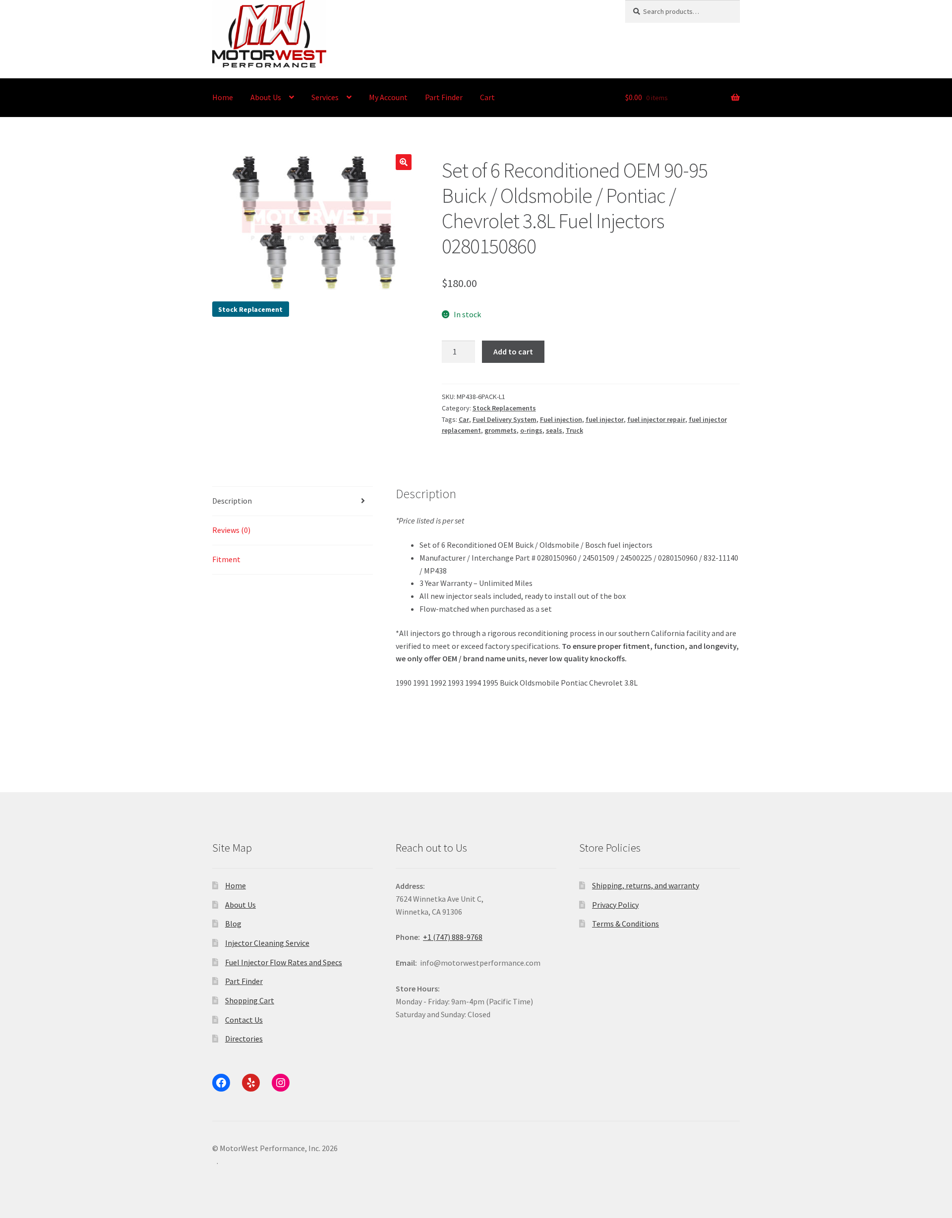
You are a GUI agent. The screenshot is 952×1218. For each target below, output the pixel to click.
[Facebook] (221, 1083)
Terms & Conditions (625, 923)
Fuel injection (561, 419)
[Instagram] (281, 1083)
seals (554, 430)
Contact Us (244, 1020)
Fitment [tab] (226, 559)
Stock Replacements (504, 408)
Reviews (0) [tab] (231, 530)
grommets (500, 430)
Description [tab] (232, 501)
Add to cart (513, 351)
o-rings (531, 430)
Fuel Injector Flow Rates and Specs (283, 962)
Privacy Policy (615, 905)
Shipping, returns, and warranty (645, 885)
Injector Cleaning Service (267, 943)
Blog (233, 923)
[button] (404, 162)
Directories (244, 1039)
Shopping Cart (249, 1000)
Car (464, 419)
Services (325, 97)
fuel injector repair (656, 419)
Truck (574, 430)
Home (222, 97)
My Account (388, 97)
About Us (265, 97)
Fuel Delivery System (504, 419)
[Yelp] (251, 1083)
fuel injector (605, 419)
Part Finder (444, 97)
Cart (487, 97)
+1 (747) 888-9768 (452, 937)
